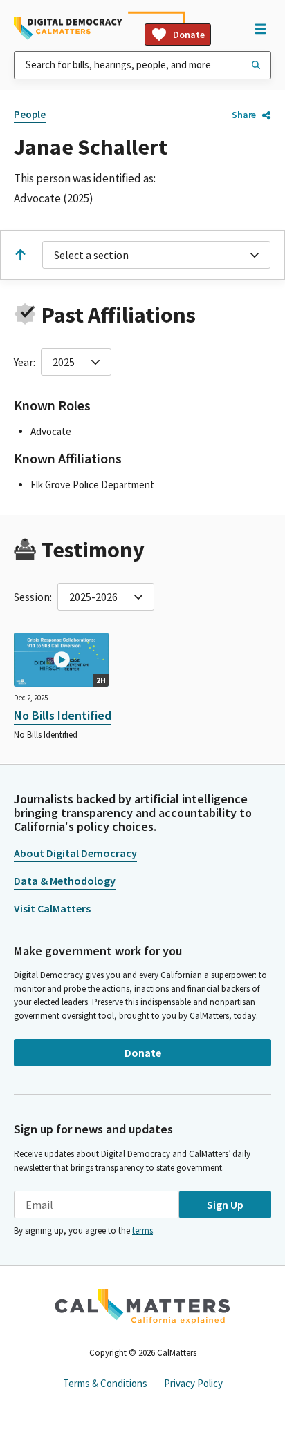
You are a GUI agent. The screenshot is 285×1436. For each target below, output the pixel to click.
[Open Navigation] (260, 28)
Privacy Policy (193, 1383)
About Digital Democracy (75, 853)
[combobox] (142, 65)
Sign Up (225, 1205)
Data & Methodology (65, 881)
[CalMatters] (142, 1306)
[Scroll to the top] (20, 255)
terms (142, 1230)
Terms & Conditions (105, 1383)
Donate (189, 34)
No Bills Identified (62, 715)
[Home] (68, 28)
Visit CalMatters (52, 908)
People (30, 114)
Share (244, 114)
